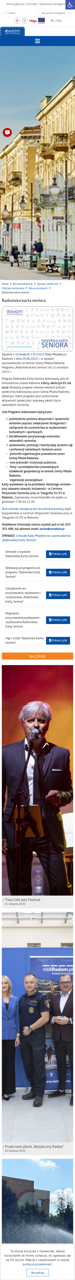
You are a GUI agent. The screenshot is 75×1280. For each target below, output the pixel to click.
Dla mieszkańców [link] (23, 284)
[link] (70, 4)
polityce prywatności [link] (37, 1264)
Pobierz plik (59, 554)
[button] (37, 41)
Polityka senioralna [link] (13, 288)
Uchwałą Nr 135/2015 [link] (29, 354)
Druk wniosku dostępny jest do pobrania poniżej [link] (33, 509)
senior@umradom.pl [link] (52, 529)
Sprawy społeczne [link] (47, 284)
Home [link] (5, 284)
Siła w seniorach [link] (38, 288)
